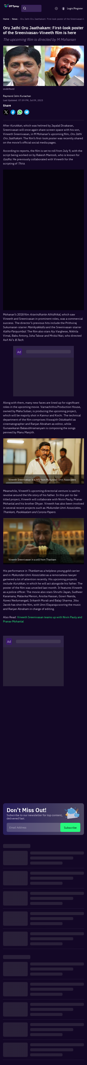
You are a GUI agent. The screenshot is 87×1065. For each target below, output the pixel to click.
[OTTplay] (11, 8)
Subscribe (70, 827)
